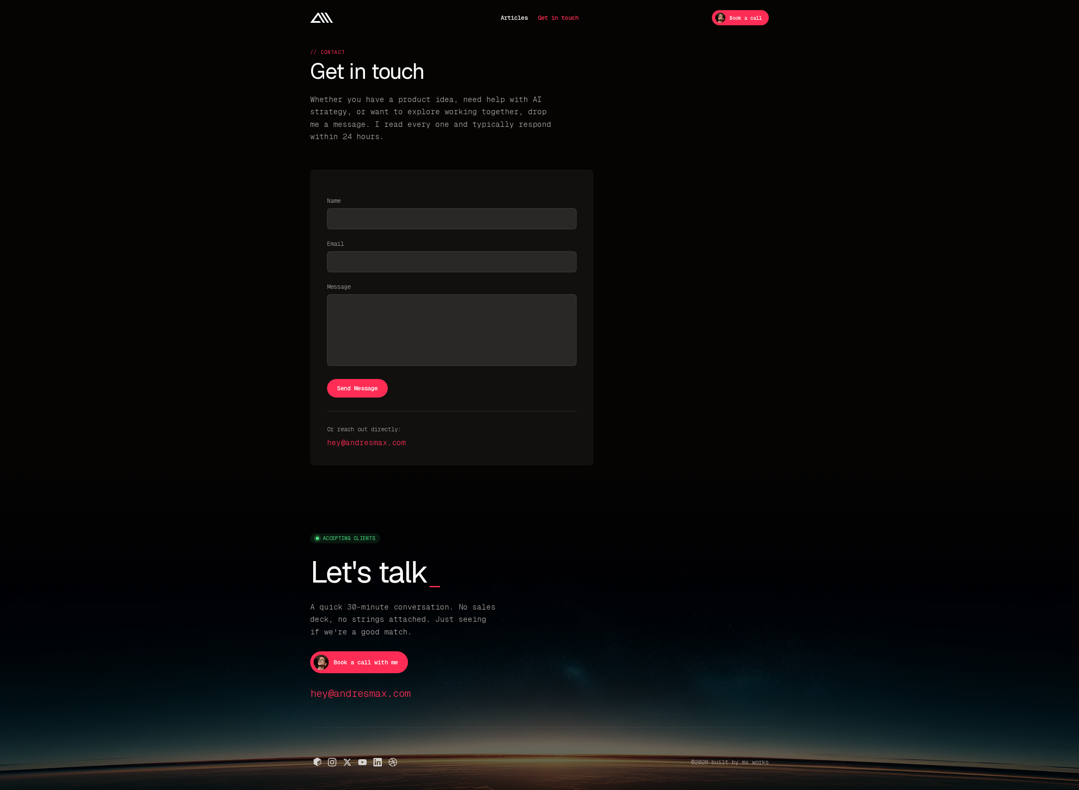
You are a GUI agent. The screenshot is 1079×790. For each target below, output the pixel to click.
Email (335, 243)
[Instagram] (332, 762)
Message (339, 286)
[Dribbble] (392, 762)
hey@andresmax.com (366, 442)
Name (334, 200)
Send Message (357, 388)
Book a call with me (366, 662)
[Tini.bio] (317, 761)
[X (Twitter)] (347, 762)
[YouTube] (362, 762)
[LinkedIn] (377, 762)
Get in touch (558, 17)
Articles (514, 17)
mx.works (755, 762)
